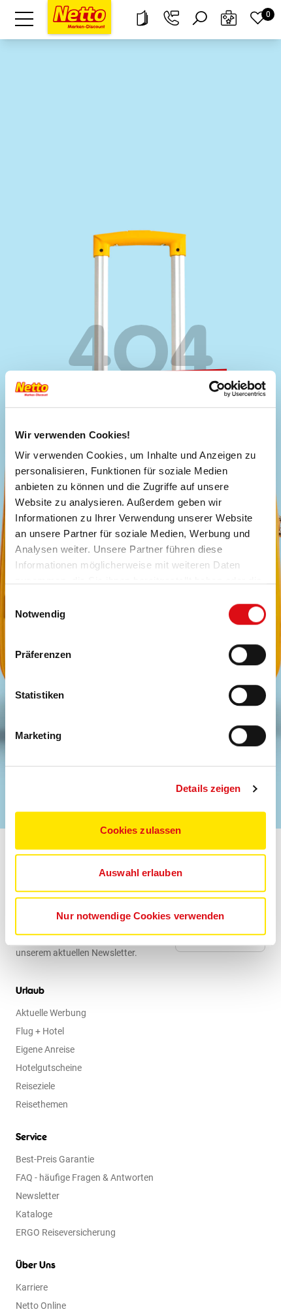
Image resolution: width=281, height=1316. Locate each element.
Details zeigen (208, 788)
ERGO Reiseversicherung (66, 1232)
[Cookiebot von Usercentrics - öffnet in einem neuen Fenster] (209, 388)
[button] (24, 18)
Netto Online (41, 1305)
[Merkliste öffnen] (257, 18)
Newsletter (37, 1196)
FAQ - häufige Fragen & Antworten (85, 1177)
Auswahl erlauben (140, 872)
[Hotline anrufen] (171, 18)
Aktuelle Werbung (51, 1013)
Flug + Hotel (40, 1031)
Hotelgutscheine (49, 1067)
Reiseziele (35, 1086)
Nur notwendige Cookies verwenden (140, 915)
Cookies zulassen (141, 830)
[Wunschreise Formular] (229, 18)
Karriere (32, 1287)
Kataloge (34, 1214)
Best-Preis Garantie (55, 1159)
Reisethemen (42, 1104)
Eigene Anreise (45, 1049)
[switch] (247, 654)
